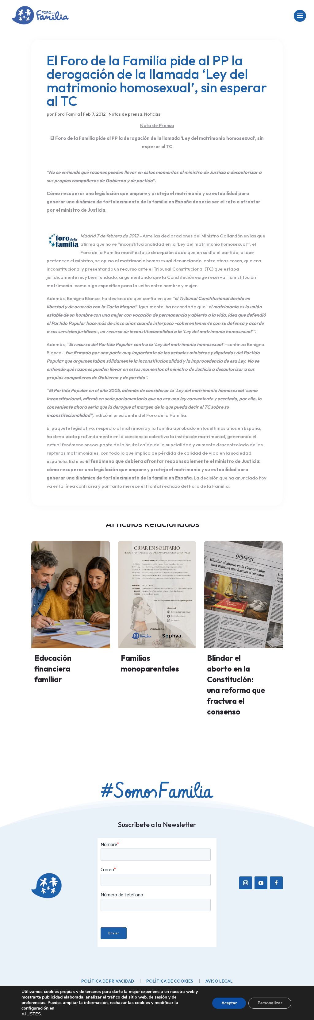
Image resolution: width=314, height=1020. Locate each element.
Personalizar (270, 1003)
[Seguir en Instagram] (245, 882)
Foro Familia (67, 114)
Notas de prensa (125, 114)
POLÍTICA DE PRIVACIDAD (107, 981)
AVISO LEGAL (219, 981)
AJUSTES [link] (31, 1014)
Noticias (152, 114)
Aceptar (229, 1003)
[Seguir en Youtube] (261, 882)
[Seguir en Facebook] (276, 882)
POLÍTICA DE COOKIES (169, 981)
